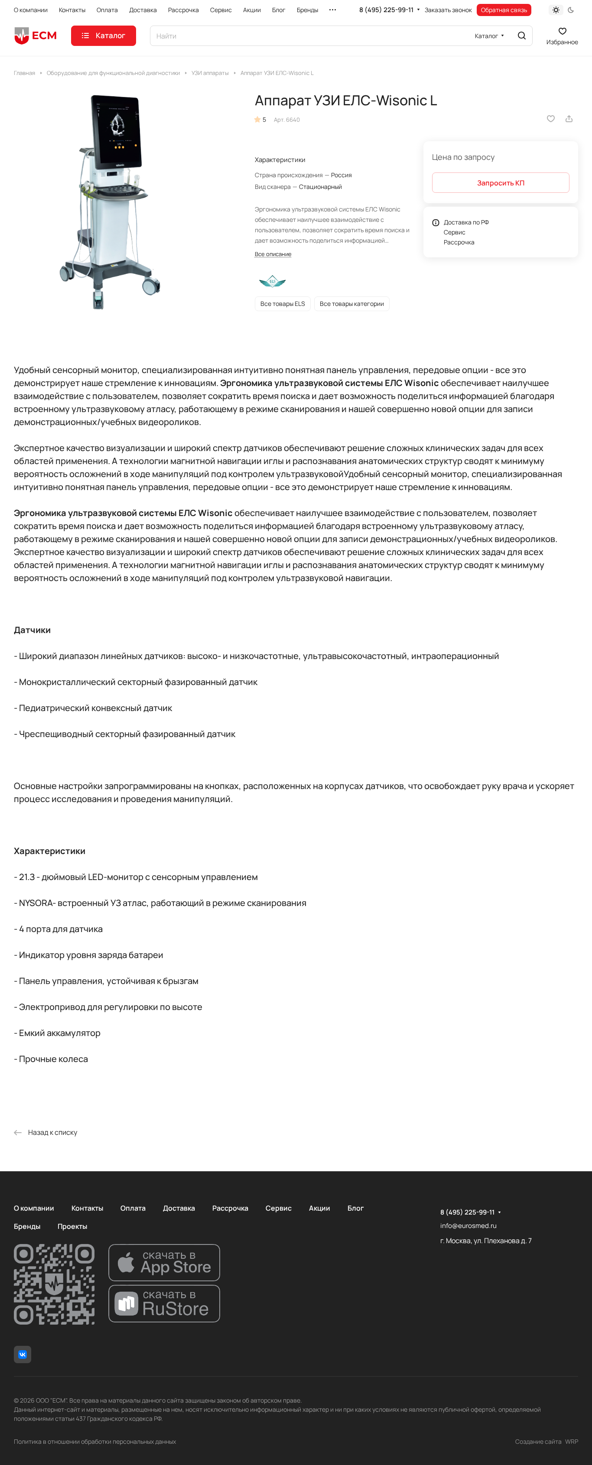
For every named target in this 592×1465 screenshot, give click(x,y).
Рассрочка (459, 242)
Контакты (87, 1208)
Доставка (179, 1208)
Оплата (133, 1208)
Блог (356, 1208)
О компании (34, 1208)
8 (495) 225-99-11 (386, 10)
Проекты (72, 1226)
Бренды (27, 1226)
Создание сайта (538, 1441)
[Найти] (522, 36)
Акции (319, 1208)
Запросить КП (500, 183)
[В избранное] (551, 119)
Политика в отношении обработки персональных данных (95, 1441)
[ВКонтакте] (22, 1354)
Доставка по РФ (466, 222)
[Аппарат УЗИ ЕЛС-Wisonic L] (125, 203)
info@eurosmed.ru (468, 1225)
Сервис (454, 232)
